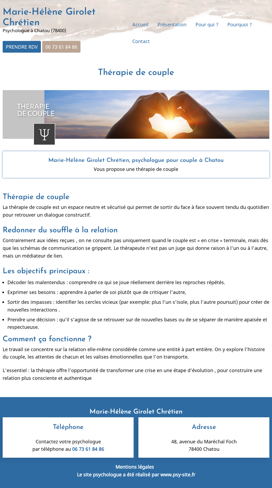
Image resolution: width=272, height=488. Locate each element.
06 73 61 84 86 (61, 47)
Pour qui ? (207, 24)
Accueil (140, 24)
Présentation (172, 24)
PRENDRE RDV (22, 47)
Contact (141, 41)
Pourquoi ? (239, 24)
